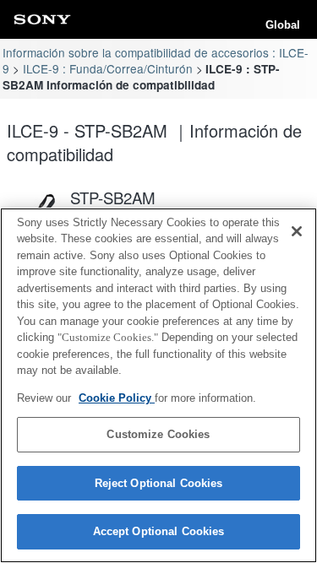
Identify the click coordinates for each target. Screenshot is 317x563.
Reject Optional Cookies (159, 483)
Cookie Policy (117, 398)
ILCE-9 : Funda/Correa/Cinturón (108, 68)
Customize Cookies (158, 434)
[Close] (296, 231)
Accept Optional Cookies (159, 531)
